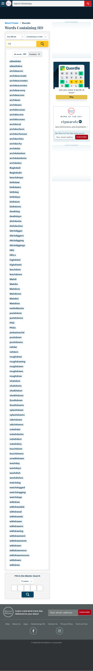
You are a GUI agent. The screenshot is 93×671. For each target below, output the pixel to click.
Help (7, 624)
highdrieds (16, 264)
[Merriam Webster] (71, 111)
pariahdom (16, 313)
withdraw (15, 502)
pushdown (16, 337)
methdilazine (17, 308)
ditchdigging (17, 240)
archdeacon (16, 71)
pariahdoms (16, 318)
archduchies (17, 139)
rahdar (13, 347)
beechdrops (16, 177)
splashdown (16, 410)
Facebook (33, 631)
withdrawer (16, 521)
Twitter (42, 631)
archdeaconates (19, 80)
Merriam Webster (8, 612)
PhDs (13, 327)
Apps (26, 624)
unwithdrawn (17, 458)
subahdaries (17, 434)
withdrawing (16, 531)
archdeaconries (18, 85)
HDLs (13, 255)
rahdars (14, 352)
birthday (14, 192)
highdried (15, 260)
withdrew (15, 565)
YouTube (50, 631)
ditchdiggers (17, 235)
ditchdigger (16, 231)
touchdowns (17, 453)
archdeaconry (17, 90)
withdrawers (16, 526)
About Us (16, 624)
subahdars (16, 439)
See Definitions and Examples (70, 126)
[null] (80, 121)
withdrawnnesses (19, 555)
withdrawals (16, 516)
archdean (15, 100)
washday (15, 463)
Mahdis (14, 284)
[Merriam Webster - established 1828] (8, 3)
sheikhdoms (16, 395)
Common (34, 54)
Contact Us (53, 624)
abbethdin (15, 61)
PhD (12, 323)
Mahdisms (15, 294)
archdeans (16, 105)
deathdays (15, 216)
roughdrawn (16, 366)
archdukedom (17, 153)
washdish (15, 473)
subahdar (15, 429)
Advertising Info (38, 624)
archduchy (16, 143)
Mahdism (15, 289)
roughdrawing (17, 361)
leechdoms (16, 274)
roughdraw (16, 356)
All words (20, 54)
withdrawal (16, 511)
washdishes (16, 478)
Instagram (59, 631)
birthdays (15, 197)
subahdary (16, 444)
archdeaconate (18, 76)
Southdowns (17, 405)
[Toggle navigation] (3, 3)
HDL (12, 250)
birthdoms (15, 206)
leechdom (15, 269)
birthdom (15, 202)
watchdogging (18, 492)
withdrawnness (18, 550)
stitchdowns (16, 424)
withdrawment (17, 536)
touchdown (16, 448)
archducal (15, 124)
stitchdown (16, 419)
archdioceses (17, 119)
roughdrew (16, 376)
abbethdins (16, 66)
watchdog (15, 482)
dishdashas (16, 226)
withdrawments (18, 541)
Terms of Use (82, 624)
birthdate (15, 182)
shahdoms (16, 386)
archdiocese (16, 114)
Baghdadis (16, 172)
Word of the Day (71, 117)
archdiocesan (17, 109)
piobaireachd (17, 332)
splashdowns (17, 415)
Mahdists (15, 303)
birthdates (15, 187)
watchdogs (16, 497)
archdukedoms (18, 158)
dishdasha (15, 221)
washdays (15, 468)
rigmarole (69, 121)
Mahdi (13, 279)
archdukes (16, 163)
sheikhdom (16, 390)
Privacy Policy (67, 624)
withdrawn (15, 545)
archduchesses (18, 134)
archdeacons (17, 95)
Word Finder (12, 23)
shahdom (15, 381)
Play (72, 97)
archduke (15, 148)
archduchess (17, 129)
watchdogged (17, 487)
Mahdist (14, 298)
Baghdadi (15, 168)
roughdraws (16, 371)
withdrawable (17, 507)
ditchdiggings (17, 245)
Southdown (16, 400)
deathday (15, 211)
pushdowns (16, 342)
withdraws (15, 560)
